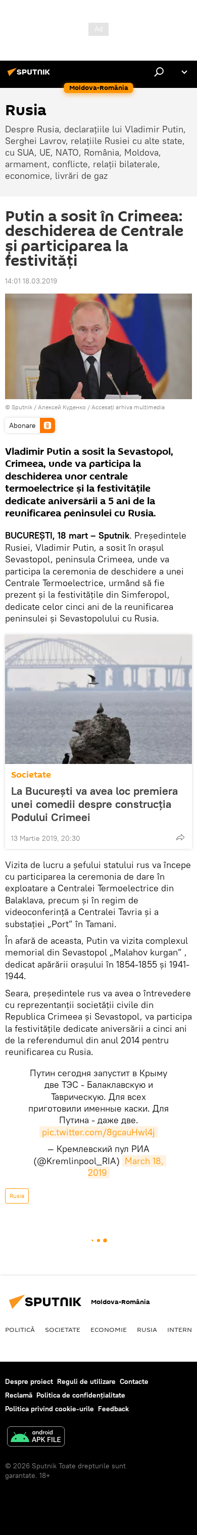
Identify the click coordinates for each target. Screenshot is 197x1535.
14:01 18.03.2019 (31, 280)
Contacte (134, 1381)
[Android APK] (36, 1437)
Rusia (17, 1196)
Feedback (113, 1408)
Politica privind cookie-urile (49, 1408)
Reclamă (18, 1395)
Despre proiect (29, 1381)
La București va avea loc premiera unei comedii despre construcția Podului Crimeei (94, 804)
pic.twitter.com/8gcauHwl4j (98, 1132)
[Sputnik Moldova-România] (30, 75)
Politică (20, 1329)
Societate (31, 775)
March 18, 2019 (127, 1166)
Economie (108, 1329)
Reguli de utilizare (86, 1381)
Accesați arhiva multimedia (128, 407)
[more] (180, 837)
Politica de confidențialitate (80, 1395)
